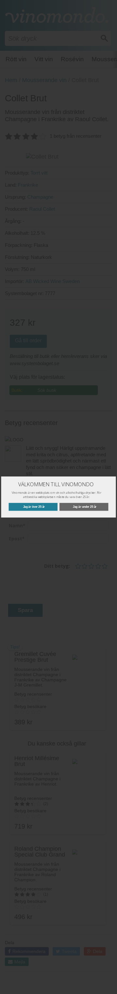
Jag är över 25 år (34, 506)
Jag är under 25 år (85, 506)
